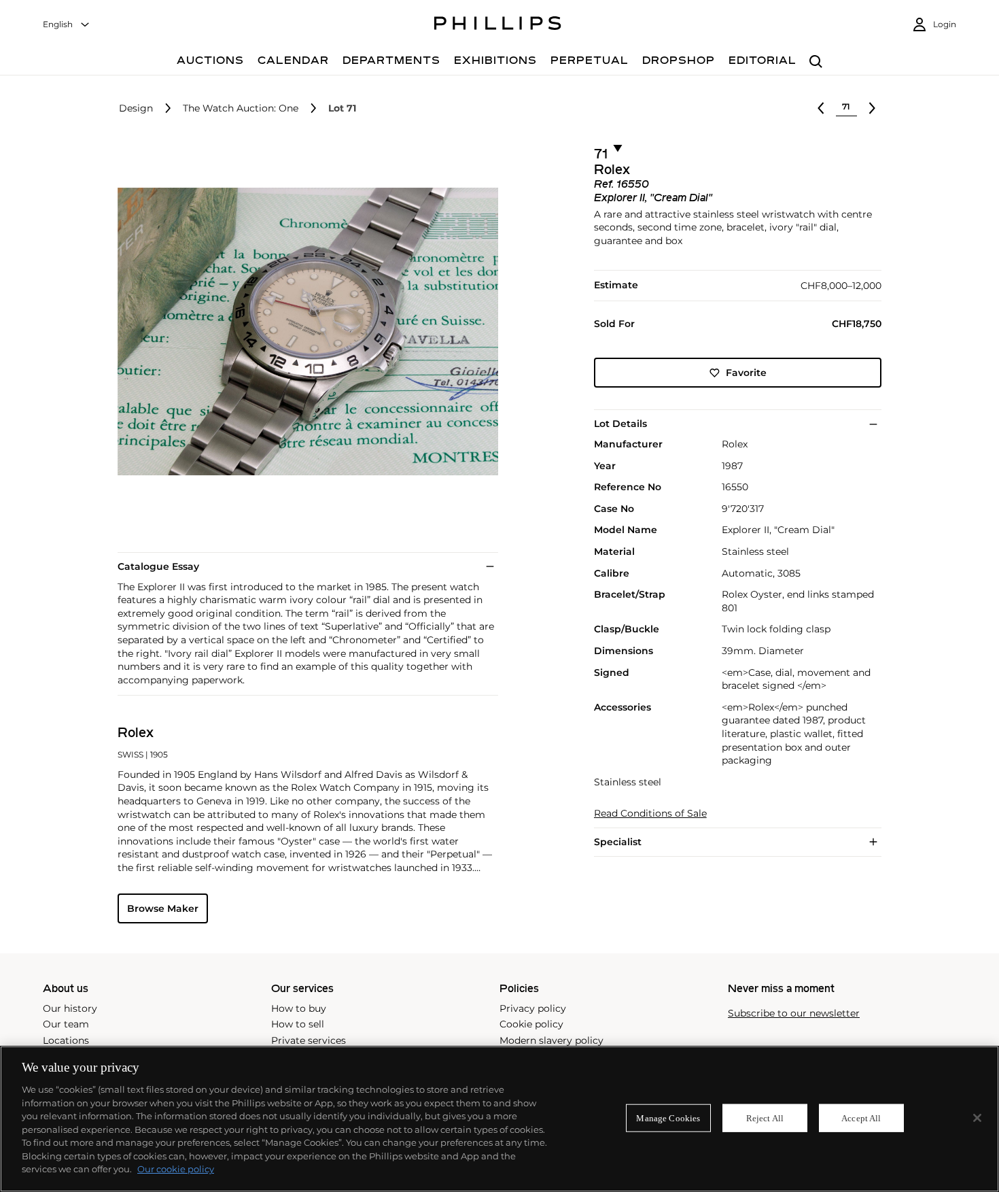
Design (136, 108)
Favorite (746, 373)
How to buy (298, 1008)
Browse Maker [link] (162, 908)
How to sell (297, 1024)
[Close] (977, 1118)
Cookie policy (531, 1024)
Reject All (765, 1117)
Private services (308, 1040)
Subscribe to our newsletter (794, 1013)
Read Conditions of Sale (650, 813)
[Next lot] (871, 108)
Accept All (861, 1117)
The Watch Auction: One (240, 108)
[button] (303, 331)
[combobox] (66, 25)
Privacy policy (533, 1008)
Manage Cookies (668, 1117)
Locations (66, 1040)
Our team (66, 1024)
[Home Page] (497, 25)
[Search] (815, 62)
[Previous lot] (820, 108)
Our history (70, 1008)
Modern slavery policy (551, 1040)
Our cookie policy (175, 1168)
